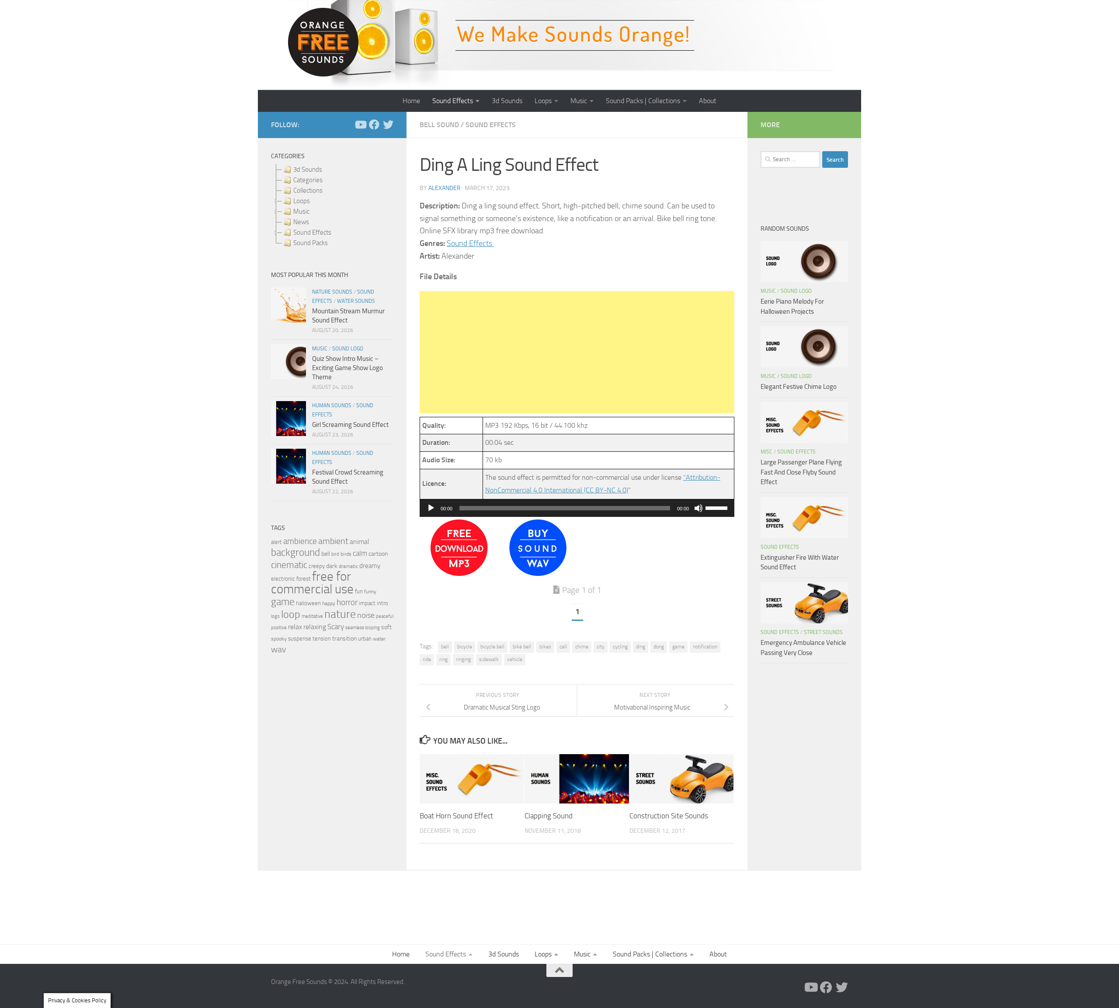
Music (578, 101)
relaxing (314, 627)
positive (279, 627)
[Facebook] (374, 124)
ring (443, 659)
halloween (308, 603)
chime (581, 647)
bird (335, 554)
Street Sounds (823, 632)
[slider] (717, 507)
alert (276, 542)
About (707, 101)
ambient (333, 541)
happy (328, 603)
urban (365, 638)
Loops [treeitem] (301, 201)
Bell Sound (439, 125)
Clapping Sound (549, 815)
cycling (620, 647)
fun (359, 591)
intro (382, 603)
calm (360, 553)
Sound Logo (347, 349)
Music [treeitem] (301, 211)
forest (303, 578)
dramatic (348, 566)
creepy (317, 566)
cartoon (378, 554)
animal (359, 541)
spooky (279, 639)
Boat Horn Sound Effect (456, 815)
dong (658, 647)
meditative (312, 616)
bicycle (464, 647)
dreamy (369, 566)
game (678, 647)
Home (411, 101)
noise (366, 615)
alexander (444, 188)
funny (370, 592)
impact (367, 603)
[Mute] (698, 508)
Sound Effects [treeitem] (312, 232)
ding (640, 647)
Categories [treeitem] (308, 180)
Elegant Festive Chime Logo (799, 387)
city (601, 647)
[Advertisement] (577, 352)
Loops (543, 101)
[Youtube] (360, 124)
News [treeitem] (301, 222)
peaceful (384, 616)
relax (295, 627)
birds (346, 554)
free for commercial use (312, 583)
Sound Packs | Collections (643, 101)
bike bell (522, 647)
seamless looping (362, 627)
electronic (283, 578)
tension (322, 638)
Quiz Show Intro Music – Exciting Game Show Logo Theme (347, 368)
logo (275, 616)
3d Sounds (507, 101)
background (295, 552)
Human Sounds (331, 405)
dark (331, 565)
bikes (545, 647)
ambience (300, 541)
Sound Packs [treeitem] (310, 243)
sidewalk (489, 659)
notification (705, 647)
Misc (766, 452)
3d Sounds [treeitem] (307, 169)
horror (347, 602)
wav (278, 649)
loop (290, 614)
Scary (335, 627)
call (563, 647)
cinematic (289, 565)
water (379, 639)
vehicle (514, 659)
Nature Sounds (332, 292)
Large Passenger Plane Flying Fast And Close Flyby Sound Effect (801, 472)
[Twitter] (388, 124)
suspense (299, 638)
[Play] (431, 508)
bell (445, 647)
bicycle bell (492, 647)
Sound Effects (452, 101)
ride (427, 659)
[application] (577, 508)
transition (344, 638)
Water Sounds (356, 301)
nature (340, 614)
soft (386, 627)
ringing (463, 659)
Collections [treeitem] (308, 190)
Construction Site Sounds (668, 815)
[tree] (332, 206)
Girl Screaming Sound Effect (350, 425)
